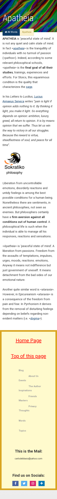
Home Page (28, 340)
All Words (12, 32)
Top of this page (28, 356)
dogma (34, 318)
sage (29, 86)
